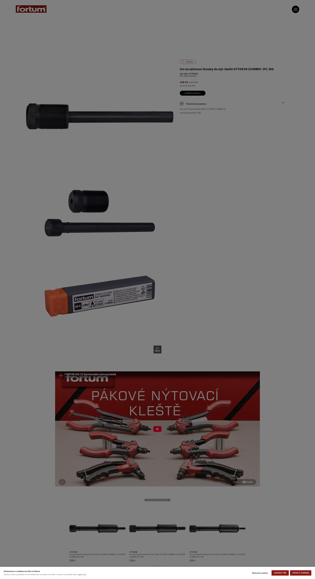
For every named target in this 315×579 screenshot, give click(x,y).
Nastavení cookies (260, 573)
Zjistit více (82, 574)
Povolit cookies (300, 573)
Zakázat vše (280, 573)
